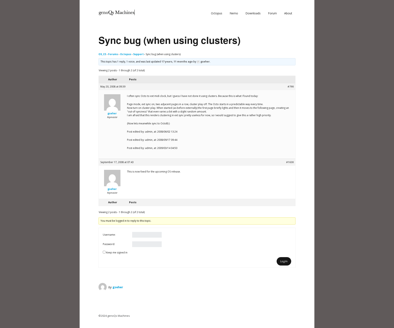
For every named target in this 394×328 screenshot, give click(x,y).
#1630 (290, 162)
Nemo (234, 13)
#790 (290, 86)
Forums (113, 54)
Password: (109, 244)
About (288, 13)
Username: (109, 234)
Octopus (216, 13)
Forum (272, 13)
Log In (283, 261)
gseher (117, 287)
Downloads (253, 13)
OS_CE (102, 54)
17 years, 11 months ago (177, 61)
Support (138, 54)
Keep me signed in (116, 252)
